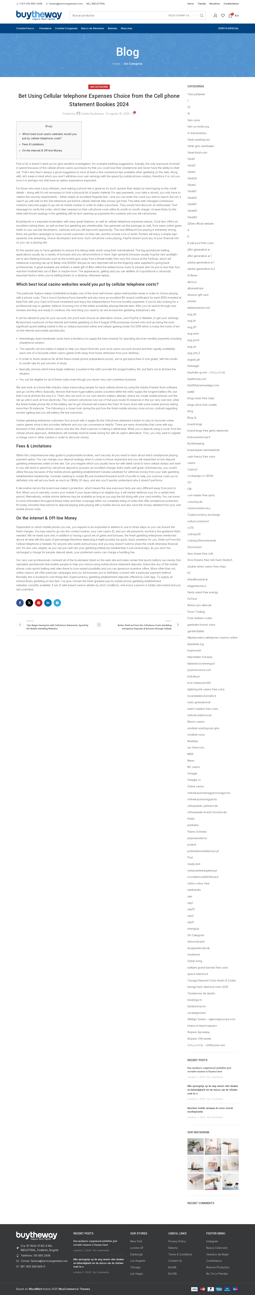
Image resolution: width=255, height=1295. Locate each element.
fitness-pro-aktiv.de (199, 605)
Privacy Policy (177, 1241)
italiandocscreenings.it (201, 663)
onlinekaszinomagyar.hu (202, 799)
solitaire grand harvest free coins (207, 967)
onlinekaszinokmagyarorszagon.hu (208, 792)
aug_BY (192, 327)
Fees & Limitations (33, 144)
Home (116, 63)
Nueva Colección (217, 1247)
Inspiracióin (194, 650)
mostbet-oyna (196, 734)
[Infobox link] (29, 3)
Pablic (191, 818)
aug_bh (191, 314)
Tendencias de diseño (201, 993)
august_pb (193, 359)
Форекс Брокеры (198, 1032)
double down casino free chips (206, 566)
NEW (190, 754)
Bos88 (172, 1267)
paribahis (193, 825)
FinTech (192, 598)
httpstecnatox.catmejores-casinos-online (212, 637)
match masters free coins (202, 708)
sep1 (190, 902)
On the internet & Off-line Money (42, 150)
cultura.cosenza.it (198, 521)
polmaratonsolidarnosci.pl (203, 851)
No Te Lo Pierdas (217, 1273)
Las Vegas (136, 1273)
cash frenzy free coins (201, 456)
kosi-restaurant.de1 (199, 682)
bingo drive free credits (202, 404)
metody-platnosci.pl (199, 715)
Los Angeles (137, 1260)
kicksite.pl (193, 676)
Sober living (194, 961)
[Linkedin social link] (48, 603)
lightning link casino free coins (206, 689)
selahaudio (194, 889)
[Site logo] (39, 15)
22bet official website (200, 223)
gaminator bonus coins (201, 624)
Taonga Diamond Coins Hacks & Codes (211, 980)
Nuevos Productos (217, 1267)
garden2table (195, 631)
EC (189, 572)
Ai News (192, 275)
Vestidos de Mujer (217, 1254)
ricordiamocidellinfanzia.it (202, 876)
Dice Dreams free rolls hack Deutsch (209, 559)
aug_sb (191, 346)
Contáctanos (214, 1260)
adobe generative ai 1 (200, 262)
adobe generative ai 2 (201, 268)
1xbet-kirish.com (197, 152)
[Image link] (36, 1235)
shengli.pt (193, 928)
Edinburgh (136, 1254)
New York (136, 1241)
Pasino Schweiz (197, 831)
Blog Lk (192, 417)
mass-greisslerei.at (198, 702)
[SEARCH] (202, 15)
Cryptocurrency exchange (203, 514)
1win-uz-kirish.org (198, 126)
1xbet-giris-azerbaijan (200, 146)
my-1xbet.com (195, 747)
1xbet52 (192, 197)
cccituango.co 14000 (200, 475)
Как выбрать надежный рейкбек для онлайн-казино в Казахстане (209, 1069)
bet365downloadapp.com (203, 385)
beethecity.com (196, 378)
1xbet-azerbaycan (198, 139)
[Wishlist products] (223, 15)
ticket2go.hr (194, 999)
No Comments (215, 1077)
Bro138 (172, 1273)
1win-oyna (193, 120)
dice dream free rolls (200, 553)
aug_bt (191, 320)
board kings (194, 424)
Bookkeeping (195, 443)
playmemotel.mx (197, 838)
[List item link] (42, 1248)
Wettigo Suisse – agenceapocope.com (211, 1019)
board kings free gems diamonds (207, 430)
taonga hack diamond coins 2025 (207, 986)
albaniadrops (195, 288)
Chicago (135, 1267)
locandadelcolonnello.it (201, 695)
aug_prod (193, 340)
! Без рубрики (196, 94)
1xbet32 (192, 178)
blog (190, 411)
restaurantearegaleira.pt (202, 870)
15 (188, 113)
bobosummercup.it (198, 437)
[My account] (215, 15)
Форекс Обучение (199, 1038)
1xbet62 (192, 210)
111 (188, 107)
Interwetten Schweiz (199, 657)
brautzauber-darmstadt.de (203, 450)
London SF (137, 1247)
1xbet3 (191, 172)
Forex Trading (196, 611)
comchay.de (194, 501)
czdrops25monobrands (201, 540)
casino (191, 462)
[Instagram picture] (195, 1146)
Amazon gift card (197, 294)
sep (189, 896)
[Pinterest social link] (38, 603)
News (190, 760)
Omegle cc (194, 779)
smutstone (193, 954)
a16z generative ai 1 (199, 255)
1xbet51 (191, 191)
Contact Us (175, 1260)
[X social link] (29, 603)
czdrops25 (194, 534)
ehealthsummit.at (197, 579)
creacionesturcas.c (199, 508)
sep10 (191, 909)
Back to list (98, 624)
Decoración (194, 547)
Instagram (212, 1241)
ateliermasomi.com (198, 307)
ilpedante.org (195, 644)
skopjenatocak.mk (198, 948)
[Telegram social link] (57, 603)
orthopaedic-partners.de (202, 805)
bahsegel (193, 365)
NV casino (193, 766)
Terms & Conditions (180, 1254)
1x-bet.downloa (196, 133)
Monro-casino (196, 721)
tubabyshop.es (196, 1006)
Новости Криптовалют (202, 1025)
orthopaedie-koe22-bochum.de (207, 812)
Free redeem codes (199, 618)
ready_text (193, 864)
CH (189, 482)
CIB (189, 488)
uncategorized (196, 1012)
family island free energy (202, 592)
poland (191, 844)
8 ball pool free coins (200, 243)
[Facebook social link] (20, 603)
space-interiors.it (197, 973)
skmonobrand (195, 941)
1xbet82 (192, 217)
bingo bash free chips (200, 398)
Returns (173, 1247)
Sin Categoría (133, 63)
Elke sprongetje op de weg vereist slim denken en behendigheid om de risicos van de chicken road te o (212, 1089)
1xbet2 (191, 165)
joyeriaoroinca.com (199, 669)
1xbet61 (192, 204)
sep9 (190, 922)
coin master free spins (201, 495)
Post (190, 857)
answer (191, 301)
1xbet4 (191, 184)
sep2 (190, 915)
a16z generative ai (198, 249)
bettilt (190, 391)
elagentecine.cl (196, 585)
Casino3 (192, 469)
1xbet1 (191, 158)
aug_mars (193, 333)
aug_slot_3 (193, 353)
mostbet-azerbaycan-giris (203, 728)
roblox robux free (198, 883)
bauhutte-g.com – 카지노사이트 (206, 372)
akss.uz (192, 281)
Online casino (195, 786)
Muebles (192, 741)
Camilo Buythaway (92, 113)
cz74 (190, 527)
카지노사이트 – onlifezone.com (206, 1045)
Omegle (192, 773)
